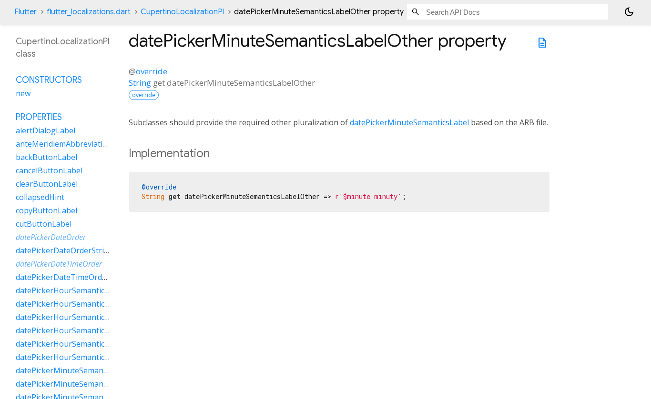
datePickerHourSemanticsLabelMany (82, 304)
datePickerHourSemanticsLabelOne (79, 317)
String (140, 82)
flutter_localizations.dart (89, 12)
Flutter (25, 12)
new (23, 93)
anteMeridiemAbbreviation (64, 144)
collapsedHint (40, 197)
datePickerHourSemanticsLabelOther (82, 330)
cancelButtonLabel (49, 170)
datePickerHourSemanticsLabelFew (79, 290)
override (151, 71)
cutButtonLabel (43, 224)
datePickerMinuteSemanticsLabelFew (82, 370)
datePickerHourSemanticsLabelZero (80, 357)
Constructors (49, 80)
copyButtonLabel (46, 210)
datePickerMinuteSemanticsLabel (409, 122)
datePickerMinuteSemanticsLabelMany (85, 384)
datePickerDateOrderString (64, 250)
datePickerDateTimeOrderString (74, 277)
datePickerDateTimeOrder (59, 264)
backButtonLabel (46, 157)
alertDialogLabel (45, 130)
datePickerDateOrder (51, 237)
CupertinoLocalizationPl (182, 12)
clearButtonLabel (47, 184)
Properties (39, 117)
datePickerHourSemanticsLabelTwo (79, 344)
